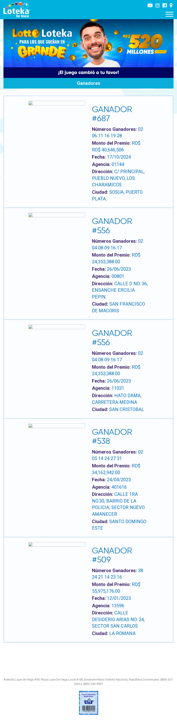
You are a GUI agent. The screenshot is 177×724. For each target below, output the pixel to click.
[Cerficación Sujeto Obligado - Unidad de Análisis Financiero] (88, 702)
